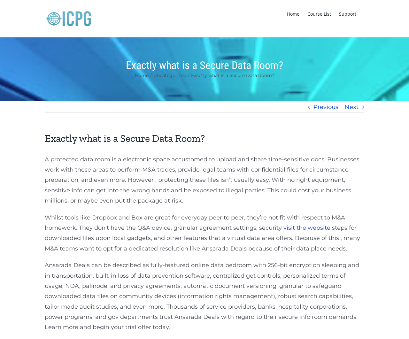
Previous (325, 107)
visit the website (306, 227)
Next (352, 107)
